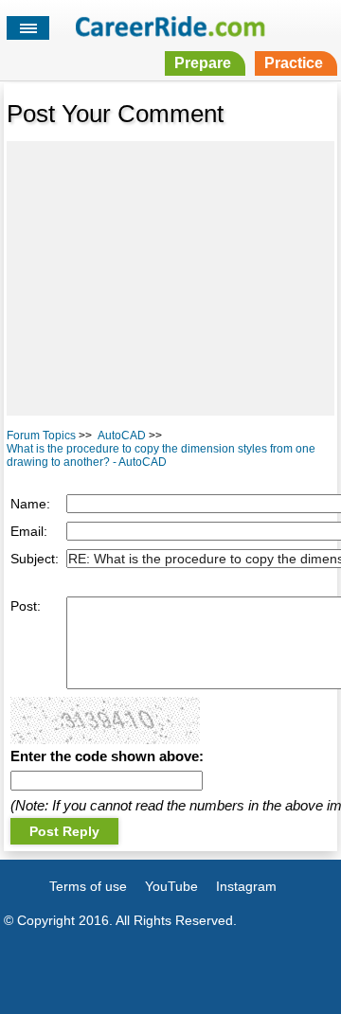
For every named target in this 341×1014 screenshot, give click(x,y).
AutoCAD (122, 435)
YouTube (171, 886)
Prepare (202, 63)
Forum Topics (41, 435)
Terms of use (88, 886)
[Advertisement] (170, 278)
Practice (293, 63)
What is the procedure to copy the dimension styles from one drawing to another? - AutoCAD (161, 455)
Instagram (246, 886)
